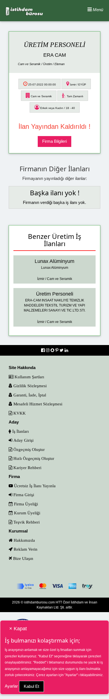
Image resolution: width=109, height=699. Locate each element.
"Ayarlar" (71, 675)
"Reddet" (39, 662)
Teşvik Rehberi (26, 522)
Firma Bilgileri (54, 141)
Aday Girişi (23, 440)
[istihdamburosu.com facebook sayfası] (43, 350)
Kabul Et (31, 686)
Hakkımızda (24, 540)
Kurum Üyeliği (26, 513)
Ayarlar (11, 686)
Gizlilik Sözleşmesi (29, 386)
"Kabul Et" (45, 656)
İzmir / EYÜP (77, 84)
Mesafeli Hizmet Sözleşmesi (37, 404)
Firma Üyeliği (25, 504)
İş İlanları (20, 431)
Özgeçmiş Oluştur (28, 449)
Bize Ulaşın (22, 558)
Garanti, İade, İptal (29, 395)
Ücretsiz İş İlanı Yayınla (34, 486)
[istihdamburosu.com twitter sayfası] (62, 350)
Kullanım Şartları (28, 377)
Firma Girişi (23, 495)
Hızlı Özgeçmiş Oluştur (33, 458)
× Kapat (18, 628)
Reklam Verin (25, 549)
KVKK (19, 413)
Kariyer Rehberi (26, 467)
